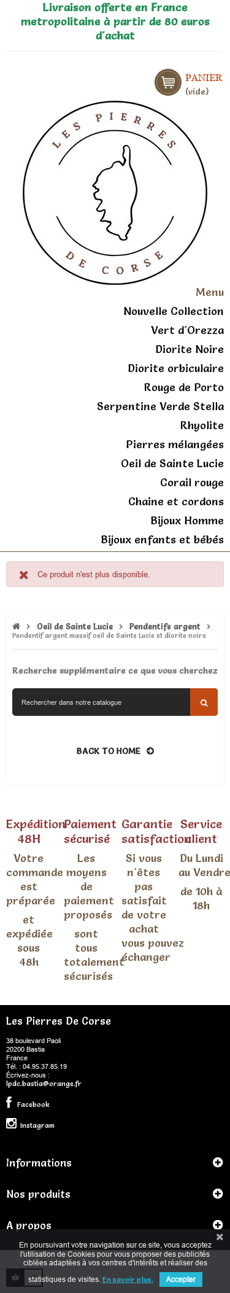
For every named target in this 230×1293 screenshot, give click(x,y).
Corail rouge (192, 482)
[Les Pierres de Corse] (115, 191)
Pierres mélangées (175, 444)
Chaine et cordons (176, 501)
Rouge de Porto (184, 387)
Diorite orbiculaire (176, 368)
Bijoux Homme (187, 520)
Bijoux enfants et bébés (162, 539)
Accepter (181, 1279)
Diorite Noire (189, 349)
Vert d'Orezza (187, 330)
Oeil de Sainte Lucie (172, 463)
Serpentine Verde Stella (160, 406)
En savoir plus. (127, 1279)
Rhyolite (202, 425)
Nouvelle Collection (173, 311)
